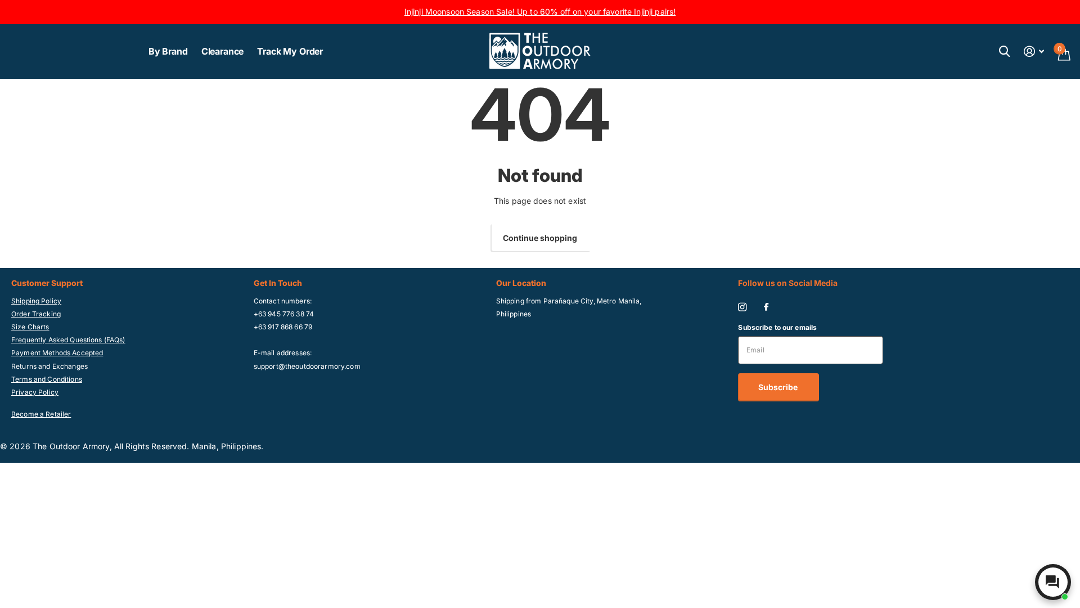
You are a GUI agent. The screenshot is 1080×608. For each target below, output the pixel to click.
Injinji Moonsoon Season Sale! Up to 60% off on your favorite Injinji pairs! (540, 11)
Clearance (222, 51)
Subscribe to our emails (777, 327)
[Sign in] (1034, 51)
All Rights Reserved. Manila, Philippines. (189, 446)
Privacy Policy (34, 392)
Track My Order (290, 51)
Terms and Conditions (46, 379)
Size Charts (30, 327)
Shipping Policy (36, 301)
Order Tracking (36, 314)
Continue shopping (540, 238)
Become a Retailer (41, 414)
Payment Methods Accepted (57, 352)
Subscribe (778, 387)
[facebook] (766, 307)
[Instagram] (742, 307)
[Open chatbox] (1053, 582)
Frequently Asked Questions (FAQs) (68, 340)
